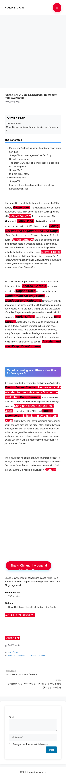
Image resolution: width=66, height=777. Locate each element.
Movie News (13, 652)
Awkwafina (12, 655)
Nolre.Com (14, 7)
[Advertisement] (33, 50)
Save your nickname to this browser (30, 744)
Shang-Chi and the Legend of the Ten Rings (28, 567)
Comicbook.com (20, 216)
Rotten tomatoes (23, 239)
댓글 (11, 717)
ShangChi (34, 655)
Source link (12, 638)
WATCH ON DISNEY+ (20, 615)
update (42, 655)
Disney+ (50, 469)
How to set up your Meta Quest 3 (21, 674)
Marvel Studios (51, 252)
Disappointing (23, 655)
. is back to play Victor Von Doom (31, 415)
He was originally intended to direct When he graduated (33, 392)
